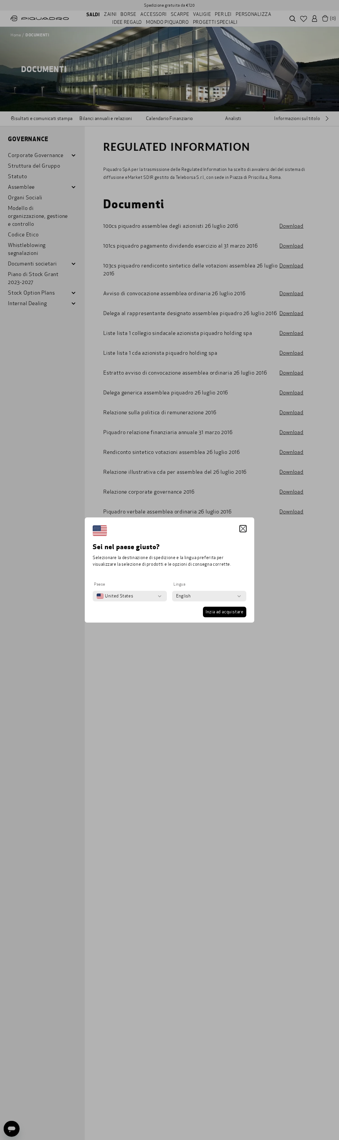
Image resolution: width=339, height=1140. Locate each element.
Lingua (179, 584)
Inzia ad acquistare (225, 612)
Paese (99, 584)
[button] (243, 528)
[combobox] (115, 596)
